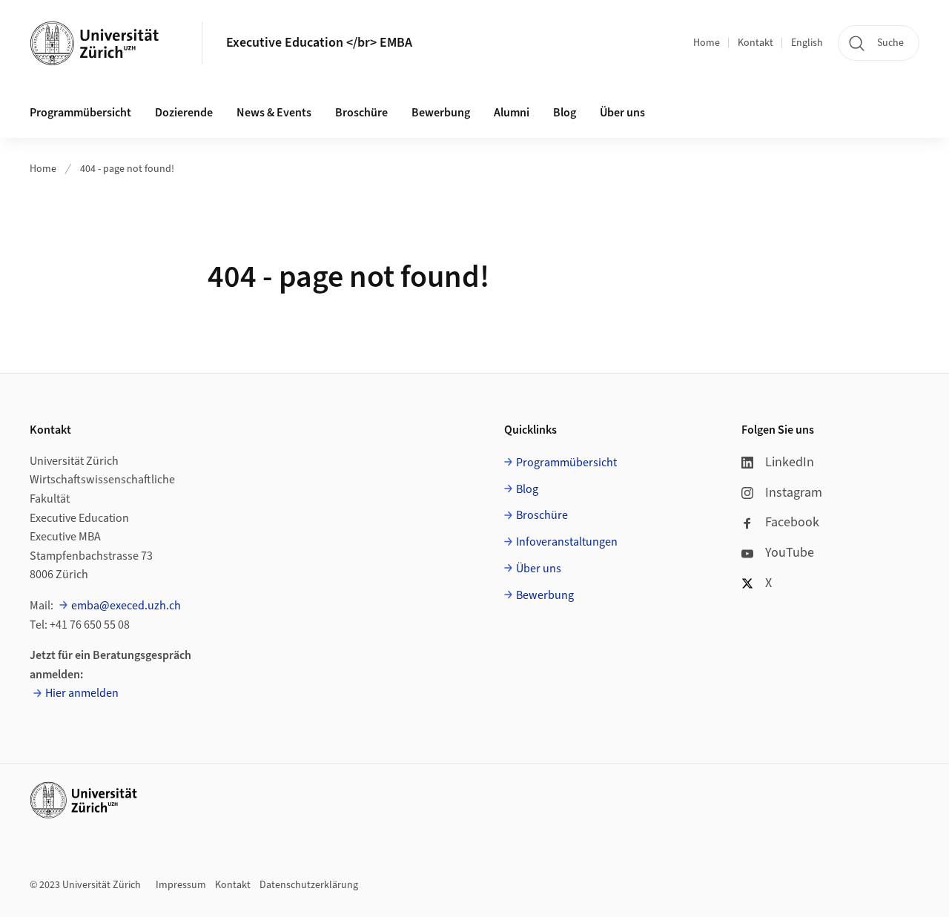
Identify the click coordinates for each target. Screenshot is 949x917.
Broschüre (361, 113)
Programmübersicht (80, 113)
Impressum (181, 885)
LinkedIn (789, 462)
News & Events (274, 113)
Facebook (792, 522)
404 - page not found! (127, 169)
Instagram (793, 492)
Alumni (511, 113)
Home (706, 43)
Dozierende (184, 113)
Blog (564, 113)
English (807, 43)
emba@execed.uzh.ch (126, 605)
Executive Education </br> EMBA (319, 42)
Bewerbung (440, 113)
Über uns (622, 113)
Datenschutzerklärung (308, 885)
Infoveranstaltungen (567, 542)
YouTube (789, 552)
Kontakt (755, 43)
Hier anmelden (82, 693)
